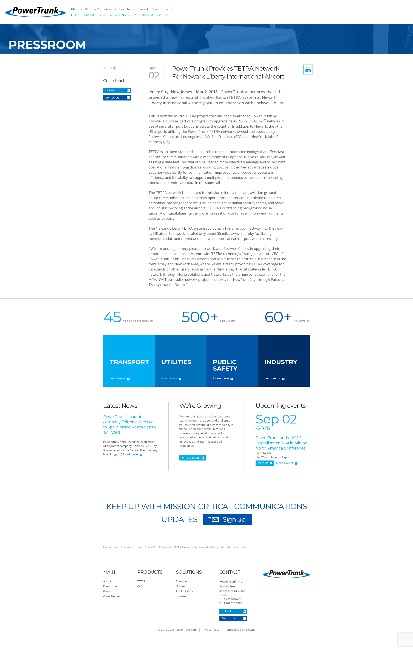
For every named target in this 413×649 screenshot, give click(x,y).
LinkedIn (110, 90)
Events (162, 15)
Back (112, 68)
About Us (110, 9)
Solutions (117, 15)
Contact (169, 9)
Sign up (234, 519)
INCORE (250, 630)
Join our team (190, 457)
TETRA (141, 581)
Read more (130, 454)
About (107, 581)
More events (284, 463)
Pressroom (143, 15)
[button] (120, 584)
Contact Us (112, 97)
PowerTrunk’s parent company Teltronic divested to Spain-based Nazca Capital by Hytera (130, 424)
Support (143, 9)
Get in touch (229, 618)
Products (92, 15)
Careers (156, 9)
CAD (140, 586)
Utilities (180, 586)
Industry (181, 596)
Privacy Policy (210, 630)
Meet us (263, 463)
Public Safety (184, 591)
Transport (182, 581)
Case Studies (126, 9)
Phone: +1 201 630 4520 (86, 9)
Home (75, 15)
